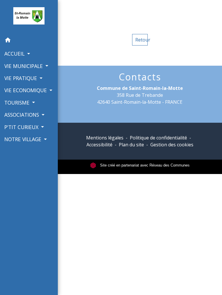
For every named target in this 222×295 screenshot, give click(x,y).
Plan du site (131, 144)
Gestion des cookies (171, 144)
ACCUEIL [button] (15, 53)
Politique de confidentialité (158, 138)
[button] (28, 41)
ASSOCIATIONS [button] (22, 114)
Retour (141, 40)
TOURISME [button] (17, 102)
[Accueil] (28, 17)
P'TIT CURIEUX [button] (22, 127)
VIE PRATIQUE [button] (21, 78)
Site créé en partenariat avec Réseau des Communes (144, 165)
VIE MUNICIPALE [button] (24, 66)
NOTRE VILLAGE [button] (23, 139)
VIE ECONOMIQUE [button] (26, 90)
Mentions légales (104, 138)
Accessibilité (99, 144)
